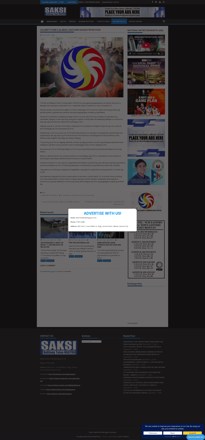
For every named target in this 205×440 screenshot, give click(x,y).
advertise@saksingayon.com (85, 218)
